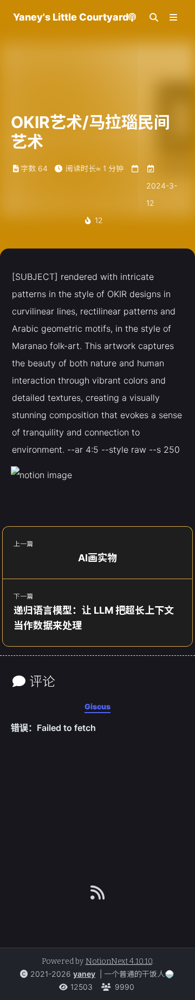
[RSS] (97, 892)
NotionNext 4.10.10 (119, 961)
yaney (84, 973)
